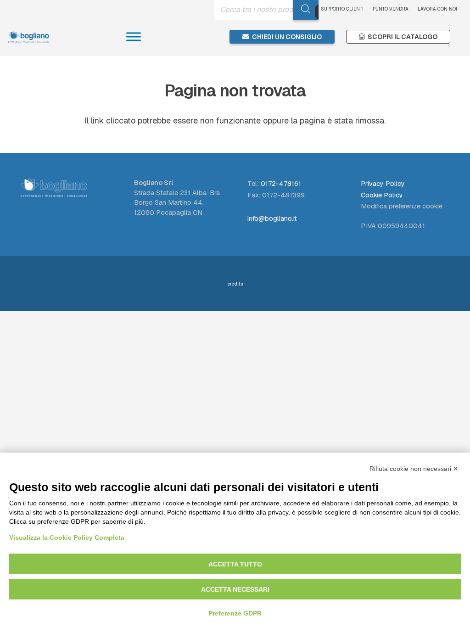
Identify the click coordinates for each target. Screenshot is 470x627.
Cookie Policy (382, 195)
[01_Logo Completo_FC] (28, 37)
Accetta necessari (235, 589)
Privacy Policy (383, 183)
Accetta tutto (235, 564)
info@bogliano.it (272, 218)
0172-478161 (281, 183)
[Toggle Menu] (133, 36)
